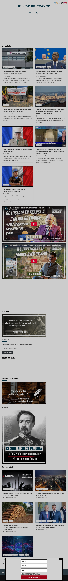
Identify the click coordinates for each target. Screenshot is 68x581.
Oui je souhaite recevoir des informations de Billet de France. (31, 574)
